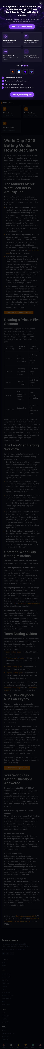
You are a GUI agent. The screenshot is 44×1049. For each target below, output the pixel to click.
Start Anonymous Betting (22, 27)
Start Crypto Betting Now (22, 95)
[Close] (41, 3)
